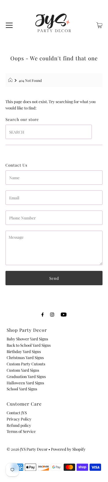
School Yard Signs (22, 388)
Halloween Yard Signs (25, 382)
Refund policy (19, 425)
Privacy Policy (19, 418)
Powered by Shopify (68, 449)
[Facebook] (42, 314)
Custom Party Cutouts (26, 363)
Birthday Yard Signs (24, 351)
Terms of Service (21, 431)
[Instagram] (52, 314)
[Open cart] (99, 24)
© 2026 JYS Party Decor (27, 449)
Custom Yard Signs (23, 370)
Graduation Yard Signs (26, 376)
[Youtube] (64, 314)
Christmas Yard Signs (25, 357)
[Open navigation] (9, 24)
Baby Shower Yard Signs (27, 338)
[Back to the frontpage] (11, 80)
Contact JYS (17, 412)
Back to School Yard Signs (29, 345)
